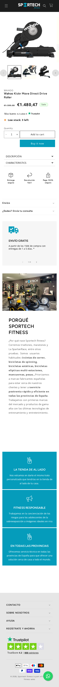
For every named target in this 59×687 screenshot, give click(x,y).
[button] (6, 5)
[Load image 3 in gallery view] (44, 72)
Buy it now (37, 143)
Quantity (8, 128)
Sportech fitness (25, 676)
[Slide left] (3, 73)
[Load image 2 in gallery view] (29, 72)
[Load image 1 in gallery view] (14, 72)
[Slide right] (55, 73)
